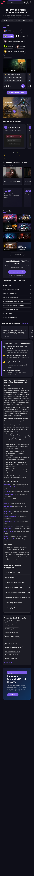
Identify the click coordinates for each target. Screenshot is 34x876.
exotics (25, 438)
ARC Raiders (8, 506)
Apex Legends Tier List (11, 632)
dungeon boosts (17, 438)
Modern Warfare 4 (10, 494)
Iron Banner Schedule (11, 643)
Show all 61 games (16, 254)
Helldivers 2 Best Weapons (12, 651)
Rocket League (9, 526)
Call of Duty (7, 499)
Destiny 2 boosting (12, 434)
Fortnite (6, 514)
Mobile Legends (9, 539)
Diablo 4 (6, 536)
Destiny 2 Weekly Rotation (12, 636)
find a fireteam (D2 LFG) (14, 440)
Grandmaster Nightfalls (22, 436)
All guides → (8, 662)
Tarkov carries (10, 464)
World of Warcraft (9, 487)
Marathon (7, 491)
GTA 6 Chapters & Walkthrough (13, 647)
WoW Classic (8, 511)
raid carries (9, 438)
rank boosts (26, 457)
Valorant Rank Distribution (12, 654)
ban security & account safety (18, 413)
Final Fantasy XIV (9, 521)
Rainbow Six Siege (10, 516)
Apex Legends (8, 531)
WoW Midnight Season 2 (11, 628)
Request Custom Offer (17, 272)
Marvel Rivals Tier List (11, 640)
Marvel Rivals (8, 528)
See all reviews (26, 323)
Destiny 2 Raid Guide (11, 658)
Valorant (6, 503)
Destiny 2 (7, 484)
